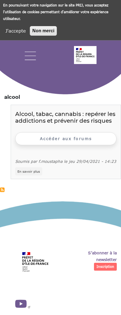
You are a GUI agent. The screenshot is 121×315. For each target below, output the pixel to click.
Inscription (105, 266)
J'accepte (15, 30)
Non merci (43, 30)
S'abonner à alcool (2, 190)
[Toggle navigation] (30, 56)
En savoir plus (29, 171)
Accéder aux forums (66, 138)
